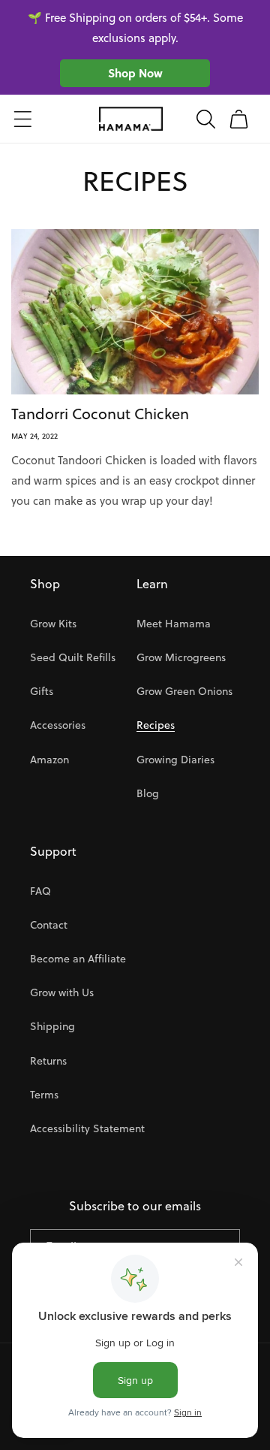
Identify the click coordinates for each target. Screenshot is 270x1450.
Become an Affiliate (78, 958)
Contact (49, 924)
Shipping (52, 1026)
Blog (147, 793)
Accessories (58, 725)
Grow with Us (62, 992)
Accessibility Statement (87, 1128)
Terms (44, 1094)
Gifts (41, 691)
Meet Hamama (173, 623)
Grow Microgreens (181, 657)
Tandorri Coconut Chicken (100, 414)
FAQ (40, 891)
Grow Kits (53, 623)
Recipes (155, 725)
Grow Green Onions (184, 691)
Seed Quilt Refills (73, 657)
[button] (22, 118)
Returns (48, 1060)
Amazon (49, 759)
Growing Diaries (175, 759)
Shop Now (135, 73)
